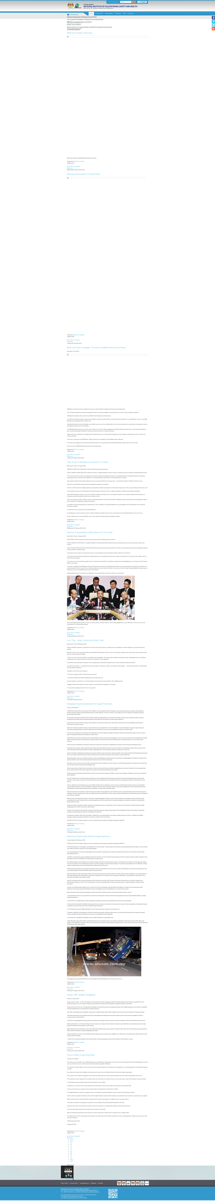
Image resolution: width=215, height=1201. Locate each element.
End (71, 1161)
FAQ (124, 13)
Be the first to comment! (73, 166)
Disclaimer (93, 1183)
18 (71, 1151)
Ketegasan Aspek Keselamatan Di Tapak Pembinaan (89, 703)
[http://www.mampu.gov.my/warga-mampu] (147, 1183)
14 (71, 1144)
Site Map (100, 1183)
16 (71, 1148)
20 (71, 1154)
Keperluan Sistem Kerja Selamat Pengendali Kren (88, 836)
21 (71, 1156)
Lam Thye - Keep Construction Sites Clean (85, 640)
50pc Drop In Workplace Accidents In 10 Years (87, 462)
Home (91, 13)
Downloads (118, 13)
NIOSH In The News (79, 161)
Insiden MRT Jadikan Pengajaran (81, 994)
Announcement (109, 13)
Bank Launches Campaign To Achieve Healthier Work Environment (96, 347)
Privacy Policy (64, 1183)
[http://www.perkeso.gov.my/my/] (142, 1183)
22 (71, 1158)
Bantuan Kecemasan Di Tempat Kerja (83, 174)
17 (71, 1149)
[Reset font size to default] (69, 1177)
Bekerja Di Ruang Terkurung (79, 32)
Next (71, 1159)
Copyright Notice (84, 1183)
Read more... (70, 168)
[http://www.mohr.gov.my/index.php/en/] (133, 1183)
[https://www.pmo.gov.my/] (124, 1183)
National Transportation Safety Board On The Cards (89, 532)
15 (71, 1146)
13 (71, 1143)
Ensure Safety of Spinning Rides (81, 1055)
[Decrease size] (71, 1177)
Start (71, 1139)
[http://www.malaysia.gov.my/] (119, 1183)
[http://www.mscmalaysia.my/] (128, 1183)
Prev (71, 1141)
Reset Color (68, 1171)
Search (133, 2)
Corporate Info (99, 13)
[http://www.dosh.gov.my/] (138, 1183)
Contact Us (130, 13)
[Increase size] (66, 1177)
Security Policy (74, 1183)
